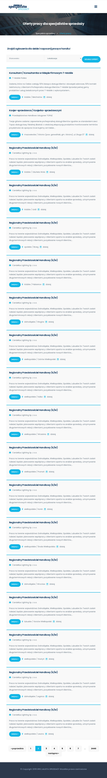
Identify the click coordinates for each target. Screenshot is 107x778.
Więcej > (14, 97)
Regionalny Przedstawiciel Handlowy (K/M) (33, 147)
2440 (93, 748)
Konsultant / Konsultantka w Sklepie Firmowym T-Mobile (41, 73)
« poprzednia (17, 748)
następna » (53, 753)
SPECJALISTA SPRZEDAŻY (48, 769)
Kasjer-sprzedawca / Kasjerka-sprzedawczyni (35, 110)
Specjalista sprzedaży (45, 33)
